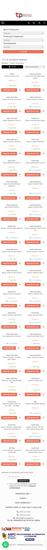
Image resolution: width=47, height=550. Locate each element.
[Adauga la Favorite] (19, 90)
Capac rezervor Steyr (35, 315)
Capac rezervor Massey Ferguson (11, 185)
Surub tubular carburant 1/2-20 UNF (12, 451)
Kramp (12, 74)
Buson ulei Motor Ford (35, 336)
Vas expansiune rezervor (12, 336)
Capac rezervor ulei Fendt (11, 315)
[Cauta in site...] (44, 23)
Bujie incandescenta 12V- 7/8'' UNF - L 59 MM (12, 405)
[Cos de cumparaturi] (39, 23)
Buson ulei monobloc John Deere (35, 77)
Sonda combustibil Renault (35, 404)
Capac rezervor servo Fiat (12, 99)
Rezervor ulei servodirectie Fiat (12, 381)
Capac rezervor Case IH (35, 357)
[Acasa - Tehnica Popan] (23, 15)
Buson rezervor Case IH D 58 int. (35, 229)
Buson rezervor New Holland (11, 228)
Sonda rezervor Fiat (35, 380)
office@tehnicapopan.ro (25, 518)
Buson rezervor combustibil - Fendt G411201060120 (11, 428)
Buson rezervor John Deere (35, 120)
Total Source (35, 378)
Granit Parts (35, 118)
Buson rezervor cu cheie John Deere (12, 358)
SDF (35, 402)
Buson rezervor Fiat (12, 76)
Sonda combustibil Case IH (35, 163)
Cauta (24, 52)
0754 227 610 (24, 515)
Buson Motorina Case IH (12, 120)
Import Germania (35, 74)
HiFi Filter (12, 448)
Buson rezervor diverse (11, 142)
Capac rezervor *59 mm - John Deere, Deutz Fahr (35, 428)
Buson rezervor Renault (35, 142)
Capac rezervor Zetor (35, 184)
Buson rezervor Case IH (35, 99)
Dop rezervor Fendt (12, 207)
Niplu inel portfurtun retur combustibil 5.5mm (35, 451)
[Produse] (3, 23)
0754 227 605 (24, 512)
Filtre (13, 67)
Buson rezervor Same (35, 273)
